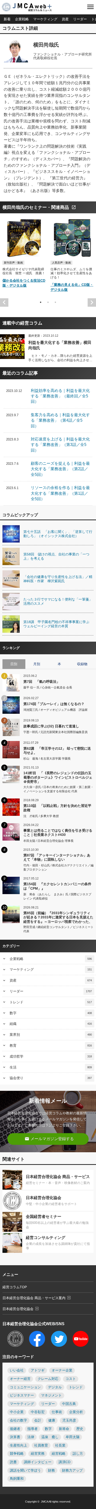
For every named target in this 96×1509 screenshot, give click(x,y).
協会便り (51, 1078)
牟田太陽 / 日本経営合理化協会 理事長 (48, 841)
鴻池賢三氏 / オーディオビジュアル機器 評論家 (55, 710)
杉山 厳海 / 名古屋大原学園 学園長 (47, 758)
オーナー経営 (20, 1379)
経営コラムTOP (14, 1287)
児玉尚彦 (69, 1420)
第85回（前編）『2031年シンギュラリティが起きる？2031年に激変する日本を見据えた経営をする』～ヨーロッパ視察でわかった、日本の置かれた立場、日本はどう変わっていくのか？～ (58, 917)
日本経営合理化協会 (20, 1308)
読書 (13, 1462)
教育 (51, 1045)
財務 (51, 1470)
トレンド (51, 1002)
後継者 (15, 1429)
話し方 (78, 1453)
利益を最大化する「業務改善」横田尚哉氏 (59, 345)
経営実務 (38, 1453)
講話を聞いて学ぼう (25, 1470)
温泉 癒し (50, 1437)
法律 (30, 1437)
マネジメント (51, 1395)
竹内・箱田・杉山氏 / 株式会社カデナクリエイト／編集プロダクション (58, 867)
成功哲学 (51, 1056)
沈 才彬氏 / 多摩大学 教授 (41, 816)
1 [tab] (40, 302)
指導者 (32, 1429)
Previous (4, 302)
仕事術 (57, 1412)
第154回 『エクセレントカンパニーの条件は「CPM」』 (57, 886)
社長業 (60, 1445)
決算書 (15, 1437)
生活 (51, 1067)
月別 (36, 664)
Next (92, 302)
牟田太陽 (73, 1437)
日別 (13, 664)
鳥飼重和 (17, 1479)
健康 (51, 1420)
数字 (51, 1013)
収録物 (82, 664)
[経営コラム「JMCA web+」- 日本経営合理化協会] (30, 7)
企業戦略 (22, 19)
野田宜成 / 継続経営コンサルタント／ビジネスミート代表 (58, 929)
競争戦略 (17, 1453)
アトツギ (38, 1370)
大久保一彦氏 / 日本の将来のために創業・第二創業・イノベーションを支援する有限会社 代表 (58, 789)
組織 (51, 1024)
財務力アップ (72, 1470)
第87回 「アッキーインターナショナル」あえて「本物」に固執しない (56, 857)
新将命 (64, 1429)
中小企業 (17, 1412)
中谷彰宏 (38, 1412)
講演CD (64, 1462)
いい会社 (17, 1370)
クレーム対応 (48, 1379)
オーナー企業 (62, 1370)
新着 (7, 19)
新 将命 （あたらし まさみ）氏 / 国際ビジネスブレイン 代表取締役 (57, 896)
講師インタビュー (37, 1462)
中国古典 (69, 1404)
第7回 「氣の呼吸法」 (41, 682)
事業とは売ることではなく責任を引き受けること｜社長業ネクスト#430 (57, 832)
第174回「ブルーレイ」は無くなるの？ (53, 704)
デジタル (55, 1387)
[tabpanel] (24, 255)
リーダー (80, 19)
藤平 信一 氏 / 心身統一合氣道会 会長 (47, 687)
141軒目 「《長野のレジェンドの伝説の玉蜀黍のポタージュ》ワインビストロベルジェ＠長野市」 (57, 777)
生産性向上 (18, 1445)
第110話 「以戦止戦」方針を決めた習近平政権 (57, 808)
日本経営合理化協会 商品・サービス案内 (36, 1297)
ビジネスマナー (22, 1395)
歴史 (79, 1429)
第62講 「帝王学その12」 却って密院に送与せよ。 (57, 750)
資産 (65, 19)
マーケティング (45, 19)
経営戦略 (58, 1453)
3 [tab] (55, 302)
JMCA (44, 1501)
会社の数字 (18, 1420)
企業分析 (76, 1412)
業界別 (51, 1035)
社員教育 (41, 1445)
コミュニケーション (25, 1387)
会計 (37, 1420)
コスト (70, 1379)
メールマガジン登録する (49, 1138)
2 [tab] (48, 302)
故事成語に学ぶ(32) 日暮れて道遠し (51, 726)
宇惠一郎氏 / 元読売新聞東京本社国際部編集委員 (55, 732)
